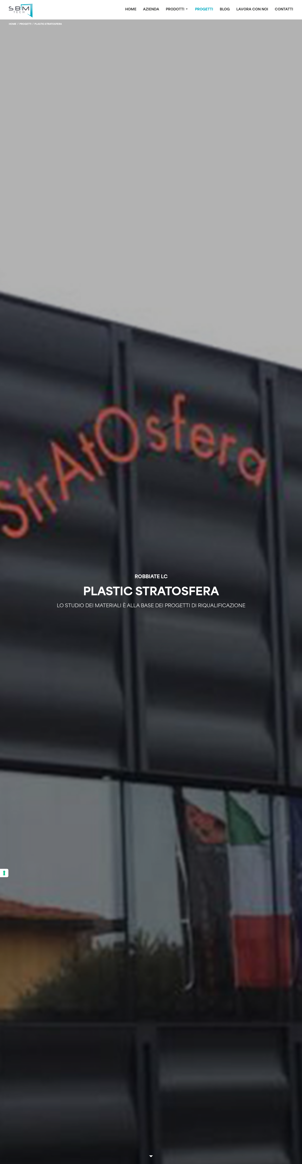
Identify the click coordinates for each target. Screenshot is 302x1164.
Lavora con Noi (252, 9)
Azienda (151, 9)
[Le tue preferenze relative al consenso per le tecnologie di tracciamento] (4, 873)
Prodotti (175, 9)
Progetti (204, 9)
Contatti (284, 9)
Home (130, 9)
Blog (225, 9)
